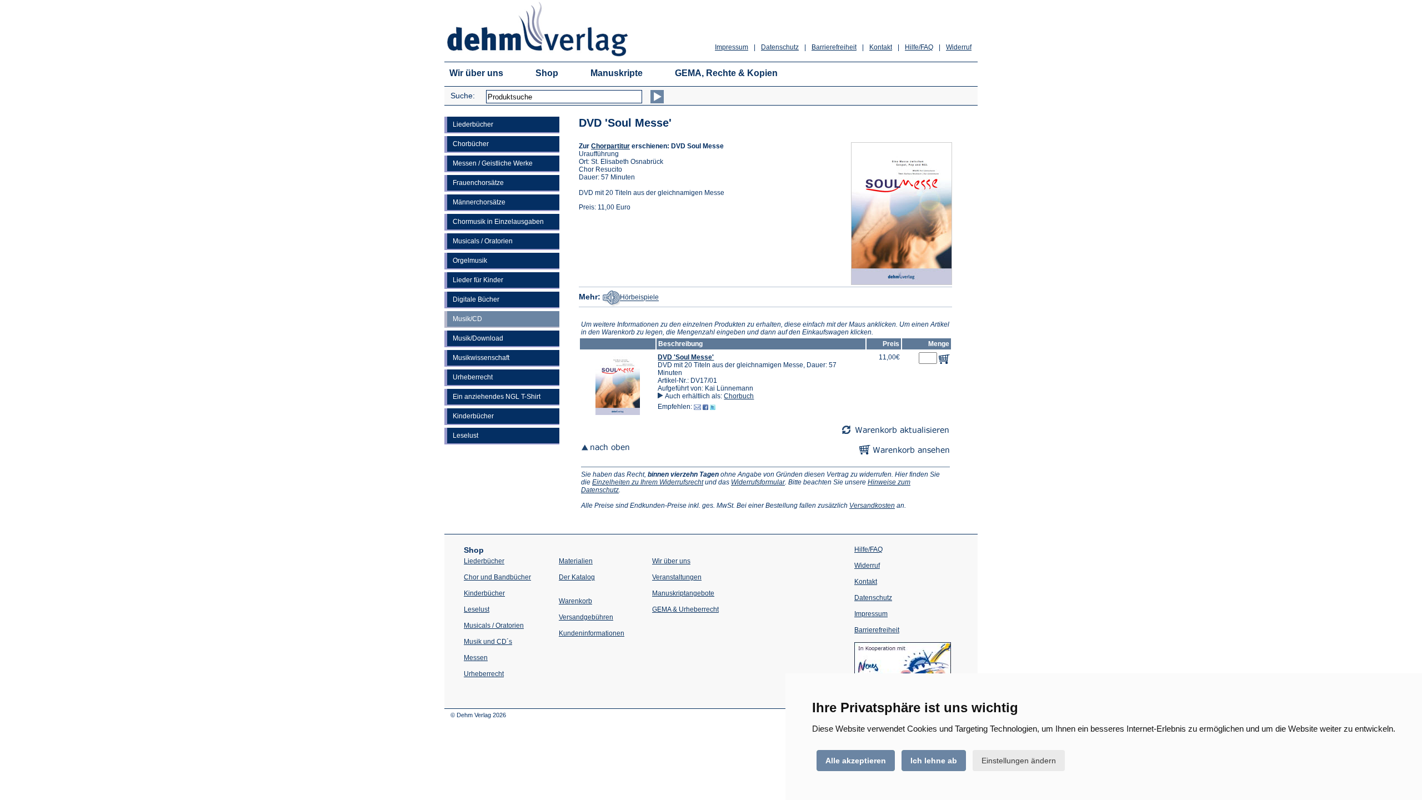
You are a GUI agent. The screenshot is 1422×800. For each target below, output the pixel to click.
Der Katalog (577, 577)
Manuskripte (616, 73)
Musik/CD (467, 319)
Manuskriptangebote (683, 593)
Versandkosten (872, 505)
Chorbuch (739, 396)
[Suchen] (657, 96)
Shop (546, 73)
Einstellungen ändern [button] (1019, 760)
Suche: (462, 95)
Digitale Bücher (476, 299)
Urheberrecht (473, 377)
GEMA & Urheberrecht (685, 609)
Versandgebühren (586, 617)
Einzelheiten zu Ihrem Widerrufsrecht (647, 482)
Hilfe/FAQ (919, 47)
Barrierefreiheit (834, 47)
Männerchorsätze (479, 202)
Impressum (731, 47)
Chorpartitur (610, 146)
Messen (476, 658)
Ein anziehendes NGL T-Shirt (496, 397)
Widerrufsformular (758, 482)
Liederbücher (473, 124)
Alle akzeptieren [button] (855, 760)
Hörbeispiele (639, 298)
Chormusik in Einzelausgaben (498, 222)
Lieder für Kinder (478, 280)
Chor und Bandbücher (497, 577)
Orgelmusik (470, 260)
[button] (617, 413)
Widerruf (959, 47)
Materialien (576, 561)
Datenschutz (780, 47)
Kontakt (880, 47)
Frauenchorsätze (478, 183)
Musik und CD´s (488, 642)
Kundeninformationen (591, 633)
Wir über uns (476, 73)
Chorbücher (471, 144)
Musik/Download (478, 338)
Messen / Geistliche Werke (493, 163)
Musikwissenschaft (481, 358)
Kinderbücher (473, 416)
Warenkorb (575, 601)
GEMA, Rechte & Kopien (726, 73)
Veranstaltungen (677, 577)
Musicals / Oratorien (483, 241)
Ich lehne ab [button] (933, 760)
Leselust (465, 435)
